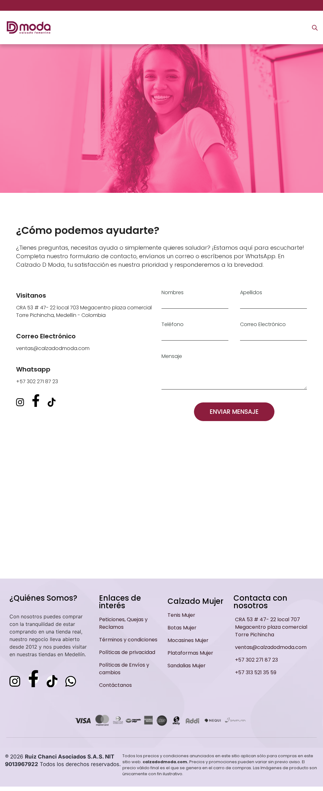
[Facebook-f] (36, 400)
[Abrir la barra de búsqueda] (315, 27)
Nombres (173, 292)
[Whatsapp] (70, 681)
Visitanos (31, 295)
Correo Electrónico (46, 336)
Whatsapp (33, 369)
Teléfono (173, 324)
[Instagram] (20, 402)
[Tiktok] (52, 402)
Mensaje (172, 356)
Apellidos (251, 292)
